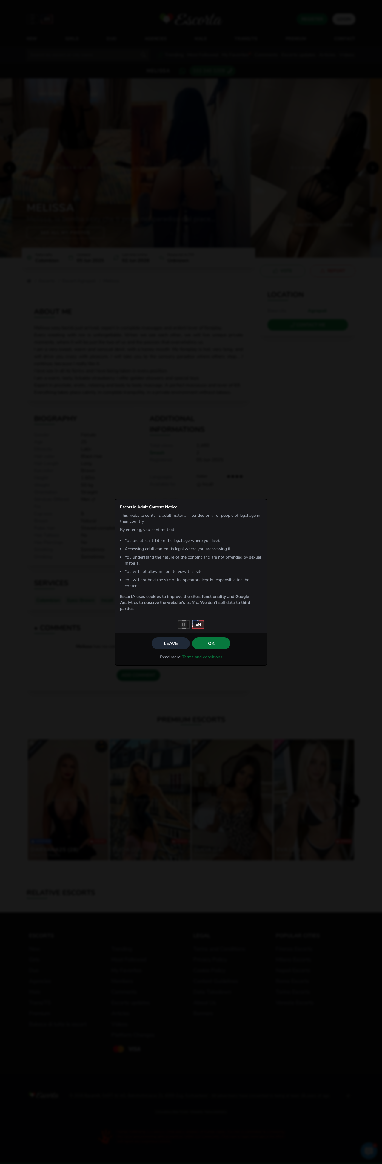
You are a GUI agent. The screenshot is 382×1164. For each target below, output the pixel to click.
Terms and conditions (202, 657)
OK (211, 643)
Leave (171, 643)
